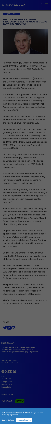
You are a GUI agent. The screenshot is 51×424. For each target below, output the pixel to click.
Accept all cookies (24, 420)
